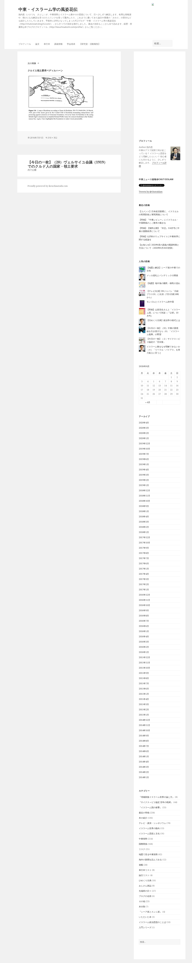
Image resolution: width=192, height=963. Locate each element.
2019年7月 (144, 453)
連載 (141, 864)
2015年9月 (144, 673)
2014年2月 (144, 772)
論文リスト (144, 875)
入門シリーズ (145, 927)
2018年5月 (144, 511)
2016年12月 (144, 594)
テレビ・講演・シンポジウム (152, 823)
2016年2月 (144, 646)
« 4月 (147, 402)
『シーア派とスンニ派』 (150, 911)
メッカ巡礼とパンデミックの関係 (162, 275)
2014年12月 (144, 720)
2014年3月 (144, 766)
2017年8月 (144, 553)
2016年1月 (144, 652)
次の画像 (32, 63)
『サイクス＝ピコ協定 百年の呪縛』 (156, 802)
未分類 (142, 906)
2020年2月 (144, 433)
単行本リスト (145, 870)
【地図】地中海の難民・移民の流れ (163, 283)
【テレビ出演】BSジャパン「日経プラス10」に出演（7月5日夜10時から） (163, 294)
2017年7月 (144, 558)
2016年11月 (144, 600)
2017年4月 (144, 573)
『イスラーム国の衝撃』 (150, 807)
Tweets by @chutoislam (150, 191)
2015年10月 (144, 667)
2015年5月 (144, 693)
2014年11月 (144, 725)
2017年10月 (144, 542)
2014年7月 (144, 746)
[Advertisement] (159, 95)
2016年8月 (144, 615)
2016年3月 (144, 641)
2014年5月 (144, 756)
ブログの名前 (145, 896)
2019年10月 (144, 448)
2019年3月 (144, 474)
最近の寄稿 (144, 812)
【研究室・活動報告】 (89, 44)
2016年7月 (144, 620)
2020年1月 (144, 438)
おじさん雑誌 (145, 885)
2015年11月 (144, 662)
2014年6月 (144, 751)
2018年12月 (144, 490)
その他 (142, 901)
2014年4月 (144, 761)
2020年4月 (144, 422)
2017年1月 (144, 589)
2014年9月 (144, 735)
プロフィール (24, 44)
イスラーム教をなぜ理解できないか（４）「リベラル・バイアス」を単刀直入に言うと (163, 349)
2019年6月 (144, 459)
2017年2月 (144, 584)
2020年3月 (144, 427)
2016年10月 (144, 605)
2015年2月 (144, 709)
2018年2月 (144, 527)
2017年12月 (144, 537)
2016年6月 (144, 626)
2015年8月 (144, 678)
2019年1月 (144, 485)
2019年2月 (144, 480)
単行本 (47, 44)
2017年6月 (144, 563)
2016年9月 (144, 610)
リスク (142, 849)
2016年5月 (144, 631)
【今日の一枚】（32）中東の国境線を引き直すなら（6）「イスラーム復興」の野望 (163, 331)
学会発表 (71, 44)
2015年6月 (144, 688)
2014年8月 (144, 740)
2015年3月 (144, 704)
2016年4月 (144, 636)
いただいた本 (145, 917)
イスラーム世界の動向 (149, 828)
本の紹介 (143, 817)
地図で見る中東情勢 (148, 854)
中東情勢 (143, 838)
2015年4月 (144, 699)
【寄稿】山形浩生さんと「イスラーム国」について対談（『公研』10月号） (163, 312)
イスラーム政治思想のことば (152, 922)
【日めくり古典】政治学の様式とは (163, 320)
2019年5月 (144, 464)
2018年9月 (144, 506)
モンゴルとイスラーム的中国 (160, 301)
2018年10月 (144, 500)
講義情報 (58, 44)
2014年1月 (144, 777)
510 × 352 (52, 137)
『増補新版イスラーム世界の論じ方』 (156, 797)
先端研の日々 (145, 890)
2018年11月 (144, 495)
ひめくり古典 (145, 880)
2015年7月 (144, 683)
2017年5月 (144, 568)
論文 (37, 44)
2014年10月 (144, 730)
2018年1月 (144, 532)
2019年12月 (144, 443)
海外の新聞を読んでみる (150, 859)
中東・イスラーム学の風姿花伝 (48, 9)
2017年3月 (144, 579)
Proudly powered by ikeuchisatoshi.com (48, 186)
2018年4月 (144, 516)
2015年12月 (144, 657)
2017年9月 (144, 547)
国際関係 (143, 844)
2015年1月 (144, 714)
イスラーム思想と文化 (149, 833)
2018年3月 (144, 521)
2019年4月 (144, 469)
